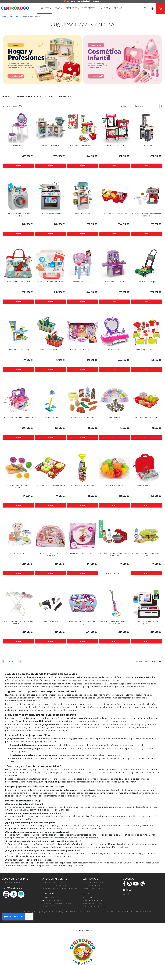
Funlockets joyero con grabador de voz (18, 418)
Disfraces (53, 911)
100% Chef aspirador (50, 417)
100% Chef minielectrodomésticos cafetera (146, 215)
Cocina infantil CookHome (115, 282)
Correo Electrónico (53, 900)
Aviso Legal (87, 897)
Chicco (82, 911)
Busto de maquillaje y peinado (82, 349)
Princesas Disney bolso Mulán (82, 553)
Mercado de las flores (18, 553)
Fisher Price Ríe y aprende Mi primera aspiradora (114, 622)
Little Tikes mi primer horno (50, 214)
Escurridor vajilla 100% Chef (146, 417)
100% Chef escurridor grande (114, 214)
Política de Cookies (91, 903)
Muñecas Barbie (143, 911)
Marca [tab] (48, 97)
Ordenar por (126, 106)
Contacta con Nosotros (54, 882)
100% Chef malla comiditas (82, 485)
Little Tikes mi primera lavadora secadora (18, 215)
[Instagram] (130, 885)
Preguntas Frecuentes (13, 882)
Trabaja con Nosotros (92, 888)
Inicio (4, 16)
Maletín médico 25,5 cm (147, 485)
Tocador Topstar (18, 146)
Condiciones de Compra (94, 906)
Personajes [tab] (64, 97)
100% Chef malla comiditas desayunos (82, 418)
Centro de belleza (114, 349)
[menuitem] (44, 8)
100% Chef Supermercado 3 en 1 (82, 146)
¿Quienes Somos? (91, 885)
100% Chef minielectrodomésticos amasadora (114, 554)
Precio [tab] (6, 97)
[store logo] (15, 8)
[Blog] (143, 885)
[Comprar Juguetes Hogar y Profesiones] (42, 59)
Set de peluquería (50, 621)
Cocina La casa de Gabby (82, 282)
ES (124, 894)
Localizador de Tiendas (93, 882)
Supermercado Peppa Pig (18, 349)
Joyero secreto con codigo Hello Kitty (82, 622)
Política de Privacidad (93, 900)
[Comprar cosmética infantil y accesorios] (122, 59)
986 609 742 (50, 897)
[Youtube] (136, 885)
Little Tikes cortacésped (146, 282)
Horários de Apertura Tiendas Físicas (60, 888)
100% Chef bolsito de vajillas (18, 282)
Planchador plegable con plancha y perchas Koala (18, 622)
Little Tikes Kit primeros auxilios (50, 282)
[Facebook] (125, 885)
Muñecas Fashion (126, 911)
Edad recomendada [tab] (27, 97)
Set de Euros (114, 417)
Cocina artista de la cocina (114, 146)
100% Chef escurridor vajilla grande (50, 485)
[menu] (82, 8)
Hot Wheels (71, 911)
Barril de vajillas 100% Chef (146, 349)
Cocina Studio (146, 146)
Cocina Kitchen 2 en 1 (82, 214)
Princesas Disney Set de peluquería (50, 554)
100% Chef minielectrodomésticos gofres (146, 554)
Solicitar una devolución (54, 885)
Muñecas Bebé (109, 911)
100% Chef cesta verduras (50, 349)
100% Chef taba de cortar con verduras (18, 486)
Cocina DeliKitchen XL (50, 146)
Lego (61, 911)
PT (128, 894)
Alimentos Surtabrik (114, 485)
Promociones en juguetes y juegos (31, 911)
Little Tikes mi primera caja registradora (146, 622)
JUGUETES (14, 16)
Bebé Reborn (93, 911)
